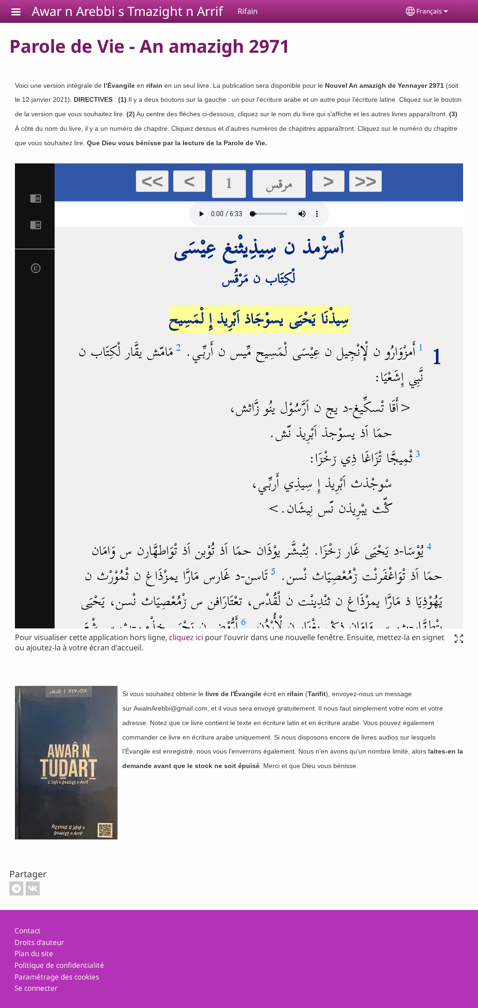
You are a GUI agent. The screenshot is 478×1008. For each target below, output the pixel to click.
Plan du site (33, 954)
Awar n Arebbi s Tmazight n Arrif (127, 11)
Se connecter (35, 988)
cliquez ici (186, 637)
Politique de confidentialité (59, 965)
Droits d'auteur (39, 942)
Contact (27, 931)
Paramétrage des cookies (56, 977)
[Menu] (21, 13)
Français (429, 11)
